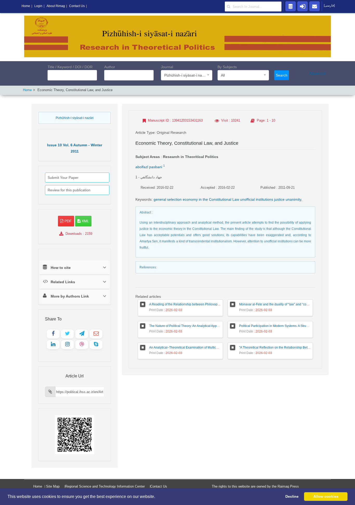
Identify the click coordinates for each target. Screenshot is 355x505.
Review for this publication (69, 190)
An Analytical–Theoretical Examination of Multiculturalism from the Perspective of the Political (214, 347)
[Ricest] (290, 6)
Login (38, 6)
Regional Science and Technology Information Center (105, 486)
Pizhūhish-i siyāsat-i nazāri (75, 118)
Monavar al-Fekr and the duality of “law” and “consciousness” (282, 304)
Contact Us (158, 486)
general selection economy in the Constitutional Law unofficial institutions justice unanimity (227, 199)
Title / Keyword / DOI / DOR (70, 67)
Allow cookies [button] (325, 496)
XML (85, 221)
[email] (314, 6)
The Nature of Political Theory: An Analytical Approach (187, 326)
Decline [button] (292, 496)
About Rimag (56, 6)
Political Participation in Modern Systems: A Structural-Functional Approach (291, 326)
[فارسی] (329, 5)
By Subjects (227, 67)
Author (109, 67)
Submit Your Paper (63, 177)
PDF (67, 221)
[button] (157, 497)
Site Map (53, 486)
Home (27, 90)
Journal (167, 67)
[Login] (302, 6)
